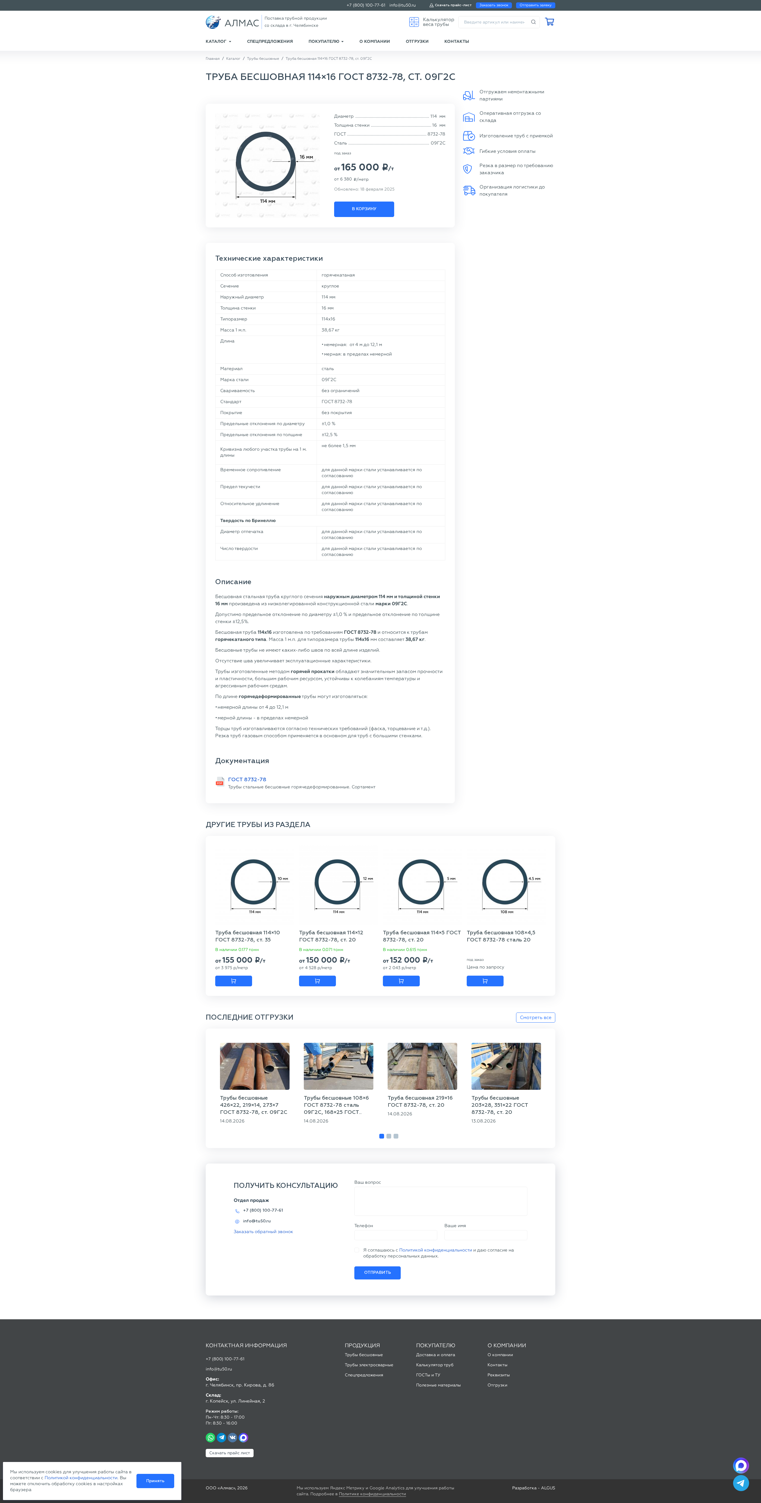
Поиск (533, 22)
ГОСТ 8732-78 (247, 779)
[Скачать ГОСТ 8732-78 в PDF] (220, 782)
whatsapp (210, 1437)
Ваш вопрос (367, 1182)
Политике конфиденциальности (372, 1493)
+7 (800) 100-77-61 (366, 5)
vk (232, 1437)
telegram (221, 1437)
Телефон (363, 1225)
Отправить (377, 1273)
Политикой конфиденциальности (435, 1250)
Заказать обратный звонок (263, 1231)
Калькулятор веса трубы (438, 22)
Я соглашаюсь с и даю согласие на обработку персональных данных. (438, 1253)
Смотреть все (535, 1017)
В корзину (364, 209)
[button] (381, 1136)
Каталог (216, 41)
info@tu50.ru (402, 5)
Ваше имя (455, 1225)
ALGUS (548, 1488)
